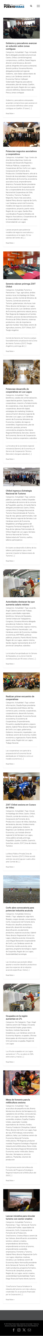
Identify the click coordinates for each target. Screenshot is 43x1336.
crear (21, 406)
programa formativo (28, 1268)
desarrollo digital (23, 408)
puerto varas (29, 208)
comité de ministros (20, 816)
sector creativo (29, 1273)
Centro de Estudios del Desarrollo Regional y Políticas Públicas (19, 163)
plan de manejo (21, 84)
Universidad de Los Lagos (16, 222)
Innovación (18, 732)
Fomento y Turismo (13, 195)
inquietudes (27, 732)
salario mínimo (29, 640)
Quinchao (9, 843)
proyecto (20, 208)
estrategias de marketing (15, 411)
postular (17, 427)
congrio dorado (18, 919)
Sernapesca (18, 1154)
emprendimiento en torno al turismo (20, 1246)
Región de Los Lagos (27, 87)
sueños (29, 537)
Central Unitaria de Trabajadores (18, 619)
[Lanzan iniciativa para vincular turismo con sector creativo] (21, 1200)
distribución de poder (14, 716)
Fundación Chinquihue (21, 1127)
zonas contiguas (17, 93)
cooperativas (11, 403)
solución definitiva (13, 90)
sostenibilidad (11, 1276)
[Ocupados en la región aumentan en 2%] (21, 997)
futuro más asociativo (22, 198)
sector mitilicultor (21, 1151)
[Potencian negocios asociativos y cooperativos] (21, 134)
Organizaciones (22, 425)
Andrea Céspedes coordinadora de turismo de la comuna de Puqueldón (21, 502)
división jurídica (12, 68)
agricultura (25, 293)
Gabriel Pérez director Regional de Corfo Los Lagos (21, 935)
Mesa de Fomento (22, 1138)
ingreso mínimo (30, 627)
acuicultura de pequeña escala (17, 1108)
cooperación (25, 165)
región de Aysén (12, 87)
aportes (20, 505)
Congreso (9, 621)
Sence (31, 1151)
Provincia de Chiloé (13, 319)
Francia (9, 1127)
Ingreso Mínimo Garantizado (17, 629)
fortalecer (29, 411)
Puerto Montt (26, 637)
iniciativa (9, 1260)
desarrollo (10, 927)
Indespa (19, 1133)
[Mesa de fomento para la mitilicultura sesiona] (21, 1082)
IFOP (13, 1133)
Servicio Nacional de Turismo (17, 534)
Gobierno (9, 74)
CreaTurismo (11, 1236)
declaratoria (10, 824)
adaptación (21, 916)
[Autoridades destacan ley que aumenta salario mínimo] (21, 583)
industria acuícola (18, 938)
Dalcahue (32, 822)
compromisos (11, 60)
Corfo (31, 816)
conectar (21, 711)
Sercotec (25, 433)
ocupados (25, 1035)
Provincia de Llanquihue (15, 1270)
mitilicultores (11, 1141)
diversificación (11, 930)
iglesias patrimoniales (24, 516)
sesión (16, 843)
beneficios (10, 398)
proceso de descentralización (25, 317)
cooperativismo (12, 713)
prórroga (26, 838)
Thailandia (17, 1157)
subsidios (33, 438)
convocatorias (30, 1114)
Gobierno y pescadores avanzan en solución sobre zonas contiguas (21, 46)
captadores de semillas (15, 1114)
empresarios (11, 1252)
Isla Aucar (28, 303)
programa (20, 430)
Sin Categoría (20, 1022)
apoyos (9, 613)
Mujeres (18, 1035)
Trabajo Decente (12, 743)
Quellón (31, 84)
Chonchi (9, 816)
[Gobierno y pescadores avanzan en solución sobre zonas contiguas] (21, 28)
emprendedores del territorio (17, 1244)
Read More (9, 113)
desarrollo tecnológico (23, 927)
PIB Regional (22, 1141)
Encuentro (10, 724)
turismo (18, 328)
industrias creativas (22, 1257)
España (25, 1119)
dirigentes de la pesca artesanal (24, 66)
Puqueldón (10, 840)
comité (15, 298)
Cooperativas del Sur (14, 168)
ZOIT (22, 843)
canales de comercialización (26, 398)
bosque (9, 298)
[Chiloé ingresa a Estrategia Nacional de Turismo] (21, 477)
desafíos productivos (23, 925)
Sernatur (31, 532)
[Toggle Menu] (38, 6)
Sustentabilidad (12, 954)
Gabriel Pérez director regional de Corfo (21, 200)
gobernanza (26, 729)
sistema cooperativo (21, 438)
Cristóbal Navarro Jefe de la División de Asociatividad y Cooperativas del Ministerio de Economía (21, 176)
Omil (7, 1041)
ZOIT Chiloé (26, 328)
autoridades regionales (21, 613)
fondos (29, 1125)
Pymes (34, 637)
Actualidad (19, 52)
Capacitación (28, 400)
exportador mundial (19, 1122)
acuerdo (32, 608)
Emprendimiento (23, 721)
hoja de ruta (10, 516)
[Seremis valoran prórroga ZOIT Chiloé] (21, 265)
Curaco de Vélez (21, 822)
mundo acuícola (21, 946)
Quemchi (31, 840)
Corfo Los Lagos (29, 168)
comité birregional (24, 58)
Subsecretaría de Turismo (16, 537)
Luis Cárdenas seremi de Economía (19, 203)
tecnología (22, 954)
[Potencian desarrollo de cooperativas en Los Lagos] (21, 372)
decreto (19, 824)
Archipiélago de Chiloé (25, 295)
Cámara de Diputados (23, 616)
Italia (15, 1135)
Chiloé (14, 58)
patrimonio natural (24, 311)
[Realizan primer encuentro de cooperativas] (21, 682)
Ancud (31, 811)
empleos (18, 1119)
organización (20, 738)
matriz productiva (12, 1268)
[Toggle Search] (31, 6)
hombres (9, 1030)
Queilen (18, 840)
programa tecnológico (22, 949)
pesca (34, 311)
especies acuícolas (22, 933)
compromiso (11, 510)
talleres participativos (14, 540)
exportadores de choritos (15, 1125)
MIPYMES (20, 635)
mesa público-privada (14, 838)
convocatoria (30, 919)
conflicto (21, 60)
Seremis (24, 319)
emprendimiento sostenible (16, 1249)
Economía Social (29, 716)
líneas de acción (12, 309)
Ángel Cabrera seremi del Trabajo (19, 611)
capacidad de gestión (14, 400)
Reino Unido (31, 1146)
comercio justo (12, 711)
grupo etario (27, 1027)
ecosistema (10, 719)
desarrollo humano (26, 713)
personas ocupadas (18, 1041)
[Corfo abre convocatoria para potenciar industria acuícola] (21, 889)
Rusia (8, 1149)
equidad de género (22, 724)
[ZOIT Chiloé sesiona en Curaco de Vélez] (21, 786)
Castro (8, 58)
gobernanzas (18, 303)
